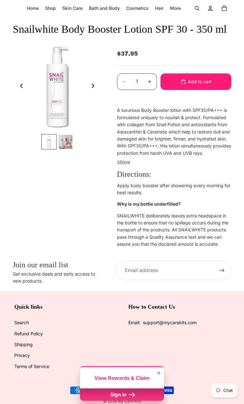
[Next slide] (95, 87)
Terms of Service (31, 366)
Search (21, 322)
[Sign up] (221, 270)
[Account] (210, 8)
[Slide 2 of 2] (65, 142)
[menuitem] (175, 8)
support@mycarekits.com (170, 322)
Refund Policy (28, 333)
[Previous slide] (20, 87)
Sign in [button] (118, 395)
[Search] (197, 8)
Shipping (23, 344)
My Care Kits (129, 401)
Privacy (22, 355)
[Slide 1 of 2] (49, 142)
